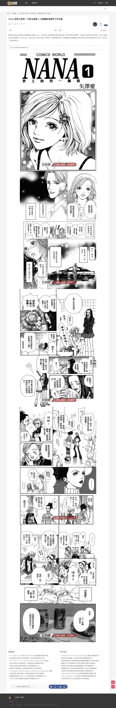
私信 (106, 25)
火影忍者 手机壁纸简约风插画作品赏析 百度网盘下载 (77, 671)
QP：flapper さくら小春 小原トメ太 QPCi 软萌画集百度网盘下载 (29, 655)
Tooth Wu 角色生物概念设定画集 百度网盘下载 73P (25, 678)
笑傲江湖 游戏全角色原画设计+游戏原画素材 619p (24, 666)
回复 (28, 47)
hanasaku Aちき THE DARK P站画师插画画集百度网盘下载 (78, 673)
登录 (106, 3)
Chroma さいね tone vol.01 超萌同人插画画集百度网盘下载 (78, 676)
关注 (101, 25)
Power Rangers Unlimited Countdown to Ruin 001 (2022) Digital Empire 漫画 (31, 671)
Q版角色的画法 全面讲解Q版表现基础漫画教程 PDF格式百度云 (80, 660)
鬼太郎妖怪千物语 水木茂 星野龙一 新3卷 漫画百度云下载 (27, 658)
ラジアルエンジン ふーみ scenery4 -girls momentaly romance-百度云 (29, 660)
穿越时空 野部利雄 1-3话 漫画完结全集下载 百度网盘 (25, 668)
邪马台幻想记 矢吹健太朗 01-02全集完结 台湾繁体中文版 (27, 663)
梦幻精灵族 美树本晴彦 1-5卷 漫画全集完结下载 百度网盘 (27, 673)
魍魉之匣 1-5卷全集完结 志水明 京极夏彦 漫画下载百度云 (78, 663)
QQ (94, 3)
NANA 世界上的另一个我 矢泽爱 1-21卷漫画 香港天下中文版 (34, 13)
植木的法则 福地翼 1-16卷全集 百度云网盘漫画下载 (76, 658)
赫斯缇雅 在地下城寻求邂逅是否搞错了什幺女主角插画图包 (79, 668)
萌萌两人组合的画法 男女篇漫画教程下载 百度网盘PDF (77, 666)
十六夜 (100, 23)
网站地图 (11, 701)
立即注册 (100, 3)
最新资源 (34, 3)
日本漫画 (14, 13)
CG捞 (16, 701)
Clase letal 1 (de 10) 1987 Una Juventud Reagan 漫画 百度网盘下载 (80, 655)
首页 (26, 3)
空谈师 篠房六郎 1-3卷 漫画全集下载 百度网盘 (75, 678)
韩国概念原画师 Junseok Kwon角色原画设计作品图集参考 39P (28, 676)
